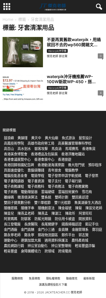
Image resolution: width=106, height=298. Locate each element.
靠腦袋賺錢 (36, 170)
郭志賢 (83, 235)
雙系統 (46, 197)
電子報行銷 (73, 181)
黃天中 (36, 138)
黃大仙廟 (51, 138)
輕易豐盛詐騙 (85, 246)
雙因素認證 (80, 197)
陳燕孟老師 (25, 213)
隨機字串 (27, 208)
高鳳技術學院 (14, 143)
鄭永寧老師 (12, 235)
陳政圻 (70, 213)
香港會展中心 (44, 159)
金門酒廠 (10, 229)
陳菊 (78, 208)
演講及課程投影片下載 (53, 284)
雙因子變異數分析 (17, 202)
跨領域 (50, 251)
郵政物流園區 (48, 235)
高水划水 (24, 149)
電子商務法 (56, 186)
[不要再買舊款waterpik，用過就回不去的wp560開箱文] (23, 52)
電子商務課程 (14, 186)
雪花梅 (87, 192)
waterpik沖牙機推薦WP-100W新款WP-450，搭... (71, 79)
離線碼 (9, 197)
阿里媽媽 (10, 219)
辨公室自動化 (38, 246)
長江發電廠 (12, 224)
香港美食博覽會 (15, 154)
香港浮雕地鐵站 (73, 154)
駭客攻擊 (41, 149)
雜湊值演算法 (27, 197)
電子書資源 (36, 181)
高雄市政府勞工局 (41, 143)
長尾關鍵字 (49, 224)
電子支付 (54, 181)
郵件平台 (68, 235)
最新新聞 (89, 278)
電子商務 (10, 192)
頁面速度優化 (14, 170)
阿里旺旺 (85, 213)
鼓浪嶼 (9, 138)
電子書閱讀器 (14, 181)
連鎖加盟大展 (31, 240)
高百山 (9, 149)
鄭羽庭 (97, 229)
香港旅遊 (64, 159)
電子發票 (91, 176)
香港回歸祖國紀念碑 (19, 165)
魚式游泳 (68, 138)
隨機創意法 (46, 208)
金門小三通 (46, 229)
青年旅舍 (54, 170)
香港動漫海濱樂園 (51, 165)
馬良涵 (56, 149)
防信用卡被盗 (65, 219)
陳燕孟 (43, 213)
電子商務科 (36, 186)
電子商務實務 (78, 186)
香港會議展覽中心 (17, 159)
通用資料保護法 (56, 240)
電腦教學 (71, 170)
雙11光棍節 (62, 202)
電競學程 (37, 176)
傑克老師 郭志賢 (57, 56)
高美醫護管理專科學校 (74, 143)
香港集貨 (88, 149)
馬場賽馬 (71, 149)
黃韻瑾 (22, 138)
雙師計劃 (61, 197)
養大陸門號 (76, 165)
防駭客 (26, 219)
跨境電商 (65, 251)
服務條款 (17, 278)
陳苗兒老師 (93, 208)
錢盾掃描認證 (71, 224)
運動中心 (10, 240)
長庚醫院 (31, 224)
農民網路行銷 (14, 246)
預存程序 (95, 165)
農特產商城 (80, 240)
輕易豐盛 (10, 251)
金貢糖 (63, 229)
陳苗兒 (9, 213)
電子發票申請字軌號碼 (64, 176)
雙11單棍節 (42, 202)
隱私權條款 (53, 278)
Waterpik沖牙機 (57, 50)
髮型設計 (85, 138)
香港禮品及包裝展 (44, 154)
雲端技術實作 (68, 192)
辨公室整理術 (61, 246)
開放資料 (85, 219)
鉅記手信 (92, 224)
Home (8, 19)
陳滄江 (56, 213)
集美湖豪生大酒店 (87, 202)
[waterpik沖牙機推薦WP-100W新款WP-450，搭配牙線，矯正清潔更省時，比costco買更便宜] (23, 89)
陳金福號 (65, 208)
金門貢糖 (27, 229)
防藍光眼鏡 (42, 219)
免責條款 (34, 278)
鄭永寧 (29, 235)
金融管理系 (80, 229)
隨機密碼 (10, 208)
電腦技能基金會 (15, 176)
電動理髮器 (29, 192)
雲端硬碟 (48, 192)
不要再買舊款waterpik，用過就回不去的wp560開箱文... (74, 42)
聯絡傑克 (71, 278)
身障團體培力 (31, 251)
